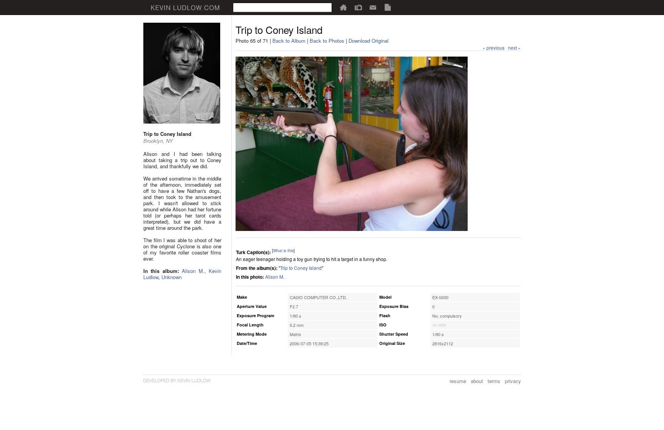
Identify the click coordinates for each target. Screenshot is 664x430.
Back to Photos (327, 40)
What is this (283, 250)
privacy (513, 381)
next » (514, 47)
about (477, 381)
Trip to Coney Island (301, 267)
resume (458, 381)
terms (494, 381)
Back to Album (288, 40)
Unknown (171, 277)
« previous (494, 47)
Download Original (368, 40)
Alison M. (193, 270)
